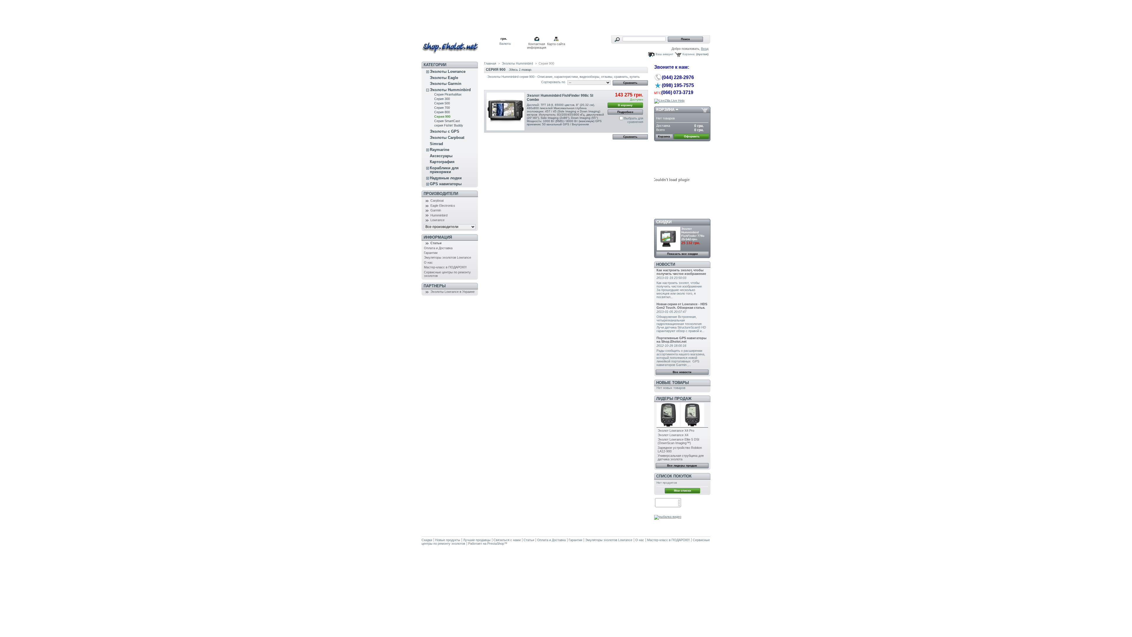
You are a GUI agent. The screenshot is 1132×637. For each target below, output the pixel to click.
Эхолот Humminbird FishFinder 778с (693, 232)
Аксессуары (441, 156)
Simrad (436, 144)
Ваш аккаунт (664, 54)
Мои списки (682, 490)
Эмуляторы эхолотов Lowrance (447, 257)
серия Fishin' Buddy (448, 125)
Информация (438, 237)
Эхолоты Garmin (445, 83)
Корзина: (688, 54)
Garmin (435, 210)
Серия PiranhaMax (448, 94)
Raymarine (439, 149)
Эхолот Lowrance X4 (673, 435)
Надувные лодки (446, 178)
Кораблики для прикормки (444, 170)
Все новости (682, 372)
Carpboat (437, 200)
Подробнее (625, 112)
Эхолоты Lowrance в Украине (452, 291)
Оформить (692, 136)
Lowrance (437, 220)
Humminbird (438, 215)
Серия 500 (442, 103)
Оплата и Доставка (438, 248)
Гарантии (430, 253)
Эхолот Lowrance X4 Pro (676, 430)
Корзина (665, 109)
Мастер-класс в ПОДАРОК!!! (445, 267)
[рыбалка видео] (667, 516)
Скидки (664, 222)
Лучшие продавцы (477, 540)
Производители (441, 193)
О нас (428, 262)
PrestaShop (495, 543)
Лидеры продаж (674, 398)
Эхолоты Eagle (444, 77)
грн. (504, 38)
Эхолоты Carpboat (447, 137)
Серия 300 (442, 99)
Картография (442, 162)
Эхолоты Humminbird (450, 90)
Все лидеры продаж (682, 465)
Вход (704, 48)
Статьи (436, 243)
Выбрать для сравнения (633, 120)
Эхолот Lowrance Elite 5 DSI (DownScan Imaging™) (678, 441)
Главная (490, 63)
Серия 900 (442, 116)
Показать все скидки (682, 253)
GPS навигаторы (446, 184)
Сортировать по (553, 82)
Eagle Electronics (442, 205)
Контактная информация (536, 44)
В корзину (625, 105)
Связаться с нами (507, 540)
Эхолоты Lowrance (447, 71)
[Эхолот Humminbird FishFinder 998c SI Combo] (505, 111)
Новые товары (672, 382)
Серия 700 (442, 107)
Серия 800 (442, 112)
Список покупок (674, 476)
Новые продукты (447, 540)
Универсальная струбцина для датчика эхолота (681, 457)
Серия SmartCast (447, 121)
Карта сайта (556, 44)
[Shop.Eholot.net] (460, 44)
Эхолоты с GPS (444, 131)
